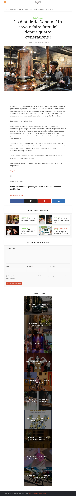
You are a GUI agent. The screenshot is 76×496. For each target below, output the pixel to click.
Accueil (8, 9)
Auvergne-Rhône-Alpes (60, 228)
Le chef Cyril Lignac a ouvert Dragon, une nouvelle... (27, 231)
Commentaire (10, 248)
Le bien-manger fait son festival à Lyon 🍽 (61, 232)
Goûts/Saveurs (38, 18)
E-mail (30, 267)
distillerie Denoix (17, 195)
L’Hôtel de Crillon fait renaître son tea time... (27, 219)
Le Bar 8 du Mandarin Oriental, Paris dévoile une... (61, 220)
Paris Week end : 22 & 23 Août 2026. (38, 362)
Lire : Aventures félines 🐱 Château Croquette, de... (38, 419)
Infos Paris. (38, 343)
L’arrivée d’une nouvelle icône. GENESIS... (38, 305)
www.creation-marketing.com (37, 493)
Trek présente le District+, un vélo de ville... (38, 381)
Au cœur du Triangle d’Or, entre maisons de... (38, 438)
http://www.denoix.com (18, 171)
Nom (8, 267)
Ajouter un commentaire (42, 42)
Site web (52, 267)
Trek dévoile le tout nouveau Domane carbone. (38, 476)
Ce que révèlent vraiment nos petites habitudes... (38, 457)
